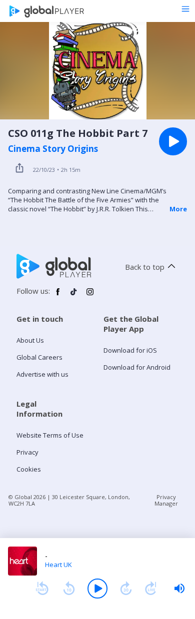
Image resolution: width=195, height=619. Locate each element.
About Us (30, 340)
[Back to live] (151, 589)
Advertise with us (42, 374)
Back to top (144, 267)
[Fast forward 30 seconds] (126, 589)
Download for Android (137, 367)
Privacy (27, 452)
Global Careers (39, 357)
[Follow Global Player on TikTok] (74, 296)
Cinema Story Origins (53, 148)
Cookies (28, 469)
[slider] (180, 589)
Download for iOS (130, 350)
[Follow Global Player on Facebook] (58, 296)
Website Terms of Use (50, 435)
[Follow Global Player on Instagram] (90, 296)
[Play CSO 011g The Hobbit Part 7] (173, 141)
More (178, 208)
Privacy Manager (166, 500)
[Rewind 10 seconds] (69, 589)
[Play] (98, 589)
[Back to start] (42, 589)
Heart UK (58, 564)
